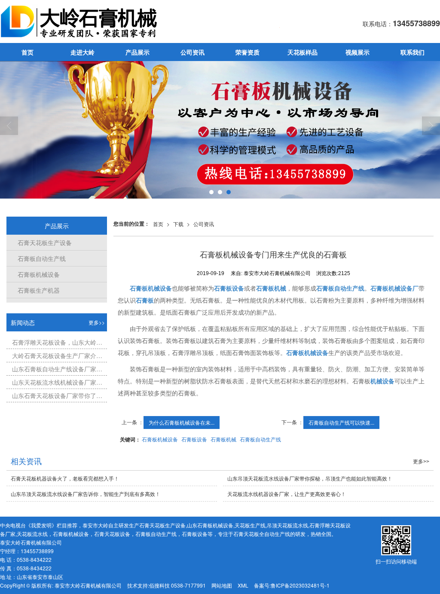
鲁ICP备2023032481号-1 (300, 585)
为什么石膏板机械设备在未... (181, 422)
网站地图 (221, 585)
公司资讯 (192, 52)
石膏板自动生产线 (260, 439)
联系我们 (412, 52)
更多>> (97, 322)
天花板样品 (302, 52)
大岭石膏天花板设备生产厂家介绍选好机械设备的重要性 (58, 355)
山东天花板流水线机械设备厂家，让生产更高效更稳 (58, 382)
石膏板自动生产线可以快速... (341, 422)
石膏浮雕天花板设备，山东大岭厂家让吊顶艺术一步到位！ (58, 342)
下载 (178, 223)
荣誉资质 (247, 52)
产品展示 (137, 52)
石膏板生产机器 (36, 290)
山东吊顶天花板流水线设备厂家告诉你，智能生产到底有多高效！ (85, 493)
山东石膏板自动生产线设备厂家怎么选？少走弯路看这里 (58, 368)
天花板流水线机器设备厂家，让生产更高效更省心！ (286, 493)
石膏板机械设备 (160, 439)
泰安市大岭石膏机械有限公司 (88, 585)
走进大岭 (82, 52)
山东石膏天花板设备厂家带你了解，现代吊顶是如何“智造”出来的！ (58, 395)
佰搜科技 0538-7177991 (177, 585)
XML (243, 585)
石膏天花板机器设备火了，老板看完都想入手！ (65, 478)
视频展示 (357, 52)
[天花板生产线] (220, 130)
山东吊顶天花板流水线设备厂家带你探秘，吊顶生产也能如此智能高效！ (309, 478)
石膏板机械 (223, 439)
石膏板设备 (194, 439)
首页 (27, 52)
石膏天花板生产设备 (42, 242)
